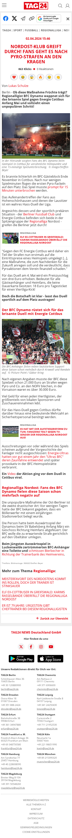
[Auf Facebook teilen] (6, 18)
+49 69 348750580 (11, 744)
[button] (67, 5)
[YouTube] (51, 646)
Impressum (36, 813)
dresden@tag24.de (11, 708)
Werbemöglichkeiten (36, 800)
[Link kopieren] (32, 18)
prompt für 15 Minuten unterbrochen (35, 189)
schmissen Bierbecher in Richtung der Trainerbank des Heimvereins (33, 552)
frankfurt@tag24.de (11, 748)
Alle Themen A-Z (36, 804)
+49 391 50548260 (11, 784)
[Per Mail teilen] (23, 18)
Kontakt (36, 809)
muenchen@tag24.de (48, 761)
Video (11, 474)
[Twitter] (21, 646)
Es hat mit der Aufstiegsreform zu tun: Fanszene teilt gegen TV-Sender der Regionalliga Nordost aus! (43, 433)
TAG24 (6, 30)
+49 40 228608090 (11, 764)
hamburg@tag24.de (11, 768)
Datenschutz (36, 818)
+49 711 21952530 (47, 724)
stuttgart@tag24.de (47, 728)
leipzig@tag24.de (46, 708)
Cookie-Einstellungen (36, 832)
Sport (17, 30)
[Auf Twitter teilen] (14, 18)
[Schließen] (68, 19)
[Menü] (4, 5)
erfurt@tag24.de (10, 728)
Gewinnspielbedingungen (36, 827)
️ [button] (14, 77)
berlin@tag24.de (10, 689)
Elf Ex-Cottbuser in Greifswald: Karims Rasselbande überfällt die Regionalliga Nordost (43, 240)
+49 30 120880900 (11, 685)
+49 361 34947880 (11, 724)
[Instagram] (41, 646)
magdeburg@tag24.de (13, 787)
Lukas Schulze (18, 86)
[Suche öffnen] (60, 5)
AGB (36, 823)
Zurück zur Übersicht (54, 618)
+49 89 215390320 (47, 757)
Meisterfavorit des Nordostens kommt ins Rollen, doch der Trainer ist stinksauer (34, 582)
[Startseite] (36, 6)
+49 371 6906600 (46, 685)
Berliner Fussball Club (39, 214)
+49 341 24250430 (47, 705)
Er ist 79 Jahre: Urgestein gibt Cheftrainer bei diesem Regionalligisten (34, 607)
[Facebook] (31, 646)
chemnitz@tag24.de (47, 689)
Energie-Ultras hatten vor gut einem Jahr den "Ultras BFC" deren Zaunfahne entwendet (35, 456)
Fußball (31, 30)
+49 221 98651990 (47, 744)
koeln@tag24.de (45, 748)
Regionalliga (51, 30)
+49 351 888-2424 (10, 705)
